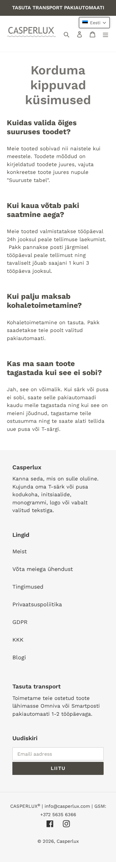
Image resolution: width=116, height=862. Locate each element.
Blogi (19, 657)
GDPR (20, 622)
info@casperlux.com (67, 806)
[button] (94, 22)
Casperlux (68, 841)
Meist (19, 551)
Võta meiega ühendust (42, 569)
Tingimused (27, 586)
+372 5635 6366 (58, 814)
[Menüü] (105, 33)
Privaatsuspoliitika (37, 604)
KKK (18, 639)
